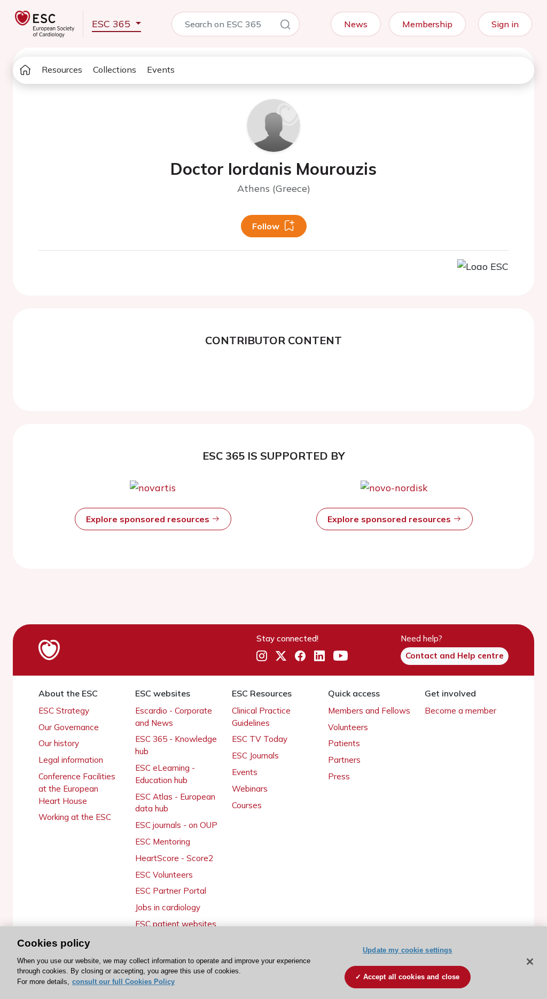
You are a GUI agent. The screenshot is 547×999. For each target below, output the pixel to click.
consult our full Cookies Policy (123, 982)
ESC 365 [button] (112, 24)
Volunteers (348, 727)
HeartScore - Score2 (174, 858)
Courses (247, 805)
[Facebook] (300, 656)
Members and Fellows (369, 711)
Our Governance (68, 727)
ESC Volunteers (164, 875)
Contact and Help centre (454, 655)
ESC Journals (255, 755)
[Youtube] (340, 656)
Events (161, 69)
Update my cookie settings (407, 950)
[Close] (530, 961)
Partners (344, 760)
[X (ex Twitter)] (281, 656)
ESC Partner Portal (170, 891)
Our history (58, 743)
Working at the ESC (74, 817)
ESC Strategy (63, 711)
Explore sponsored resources (149, 519)
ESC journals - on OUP (176, 825)
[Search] (285, 26)
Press (339, 776)
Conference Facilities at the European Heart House (76, 788)
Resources (62, 69)
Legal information (70, 760)
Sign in (505, 24)
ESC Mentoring (162, 842)
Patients (344, 743)
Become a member (460, 711)
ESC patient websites (175, 924)
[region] (273, 962)
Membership (427, 24)
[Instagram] (261, 656)
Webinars (250, 789)
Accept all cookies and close (411, 977)
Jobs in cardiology (167, 907)
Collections (114, 69)
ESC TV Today (259, 739)
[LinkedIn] (319, 656)
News (356, 24)
